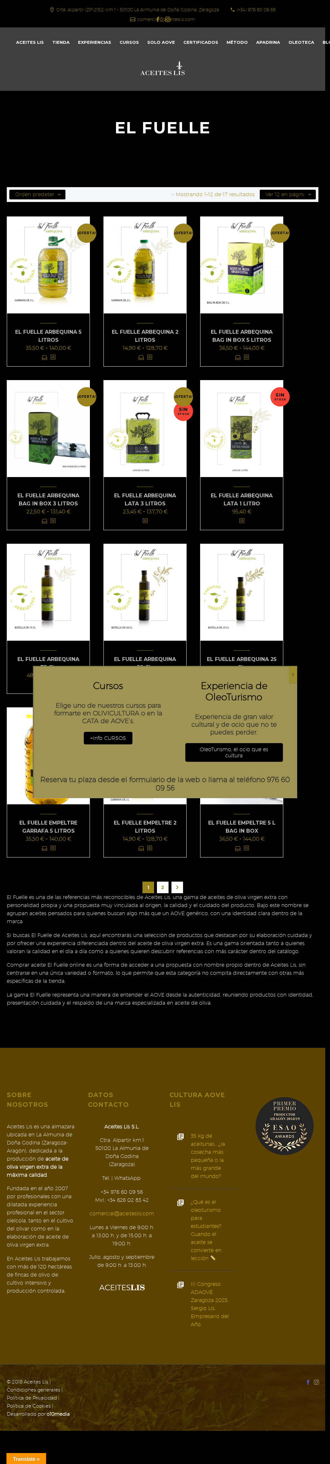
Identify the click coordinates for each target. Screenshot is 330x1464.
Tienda (61, 42)
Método (237, 42)
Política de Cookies (29, 1406)
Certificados (200, 42)
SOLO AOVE (161, 42)
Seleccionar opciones (45, 357)
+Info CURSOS (108, 738)
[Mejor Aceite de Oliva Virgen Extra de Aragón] (285, 1126)
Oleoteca (301, 42)
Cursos (129, 42)
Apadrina (268, 42)
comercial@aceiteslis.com (122, 1213)
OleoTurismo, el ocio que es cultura (234, 752)
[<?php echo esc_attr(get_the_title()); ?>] (52, 357)
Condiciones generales (33, 1389)
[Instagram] (167, 19)
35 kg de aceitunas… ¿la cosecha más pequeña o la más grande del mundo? (208, 1156)
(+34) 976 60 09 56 (256, 9)
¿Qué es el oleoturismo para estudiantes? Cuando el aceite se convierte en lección (206, 1230)
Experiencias (94, 42)
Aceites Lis (30, 42)
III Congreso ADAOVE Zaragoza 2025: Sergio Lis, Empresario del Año (210, 1304)
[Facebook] (158, 19)
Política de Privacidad (32, 1398)
